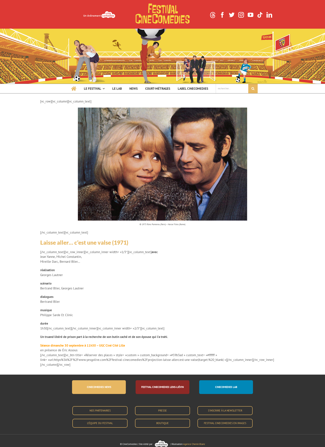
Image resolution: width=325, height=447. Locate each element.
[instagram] (241, 15)
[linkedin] (269, 15)
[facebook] (222, 15)
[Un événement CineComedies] (99, 12)
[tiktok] (260, 15)
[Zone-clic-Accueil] (162, 30)
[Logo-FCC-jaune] (162, 4)
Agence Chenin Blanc (194, 444)
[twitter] (232, 15)
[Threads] (213, 15)
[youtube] (250, 15)
